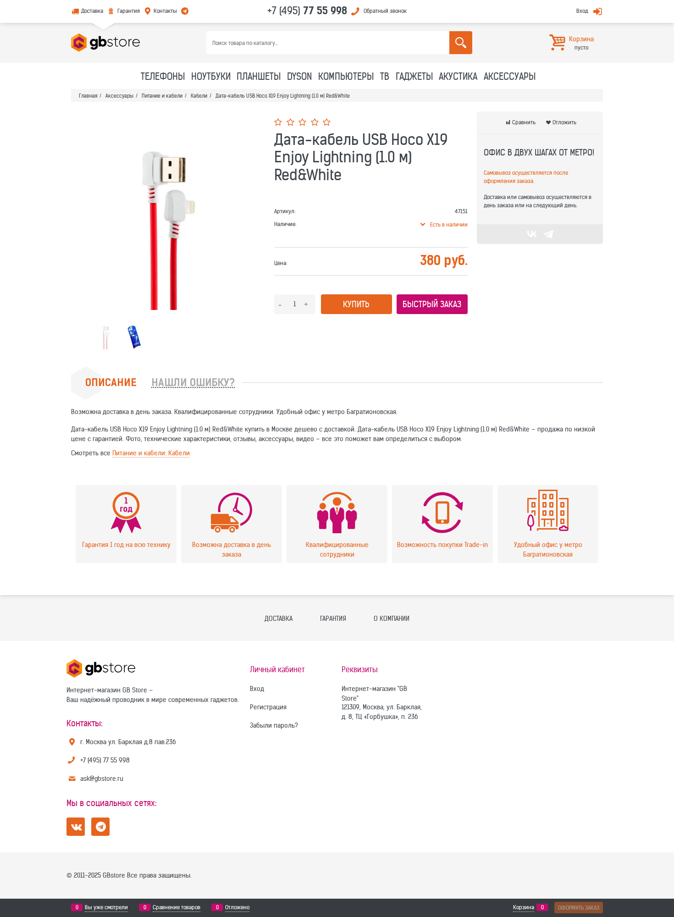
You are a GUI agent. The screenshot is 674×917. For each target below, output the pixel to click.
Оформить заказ (578, 907)
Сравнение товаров (176, 907)
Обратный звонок (385, 10)
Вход (582, 10)
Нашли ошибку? (193, 383)
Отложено (237, 907)
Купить (356, 304)
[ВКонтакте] (532, 233)
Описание (111, 383)
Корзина (523, 907)
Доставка (92, 10)
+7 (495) (307, 10)
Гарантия (128, 10)
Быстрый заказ (432, 304)
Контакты (165, 10)
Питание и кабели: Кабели (151, 453)
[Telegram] (548, 233)
